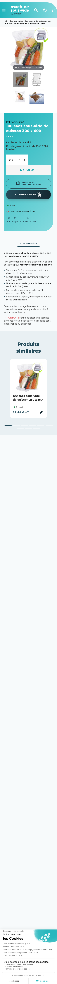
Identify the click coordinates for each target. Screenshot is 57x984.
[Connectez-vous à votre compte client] (45, 10)
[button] (8, 425)
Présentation (28, 243)
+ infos (9, 136)
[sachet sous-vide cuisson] (20, 80)
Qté (11, 160)
